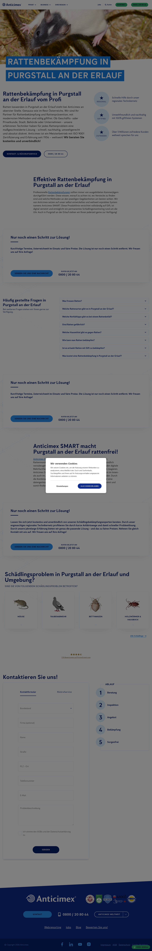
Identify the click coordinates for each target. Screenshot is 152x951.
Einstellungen (62, 486)
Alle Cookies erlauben (90, 486)
